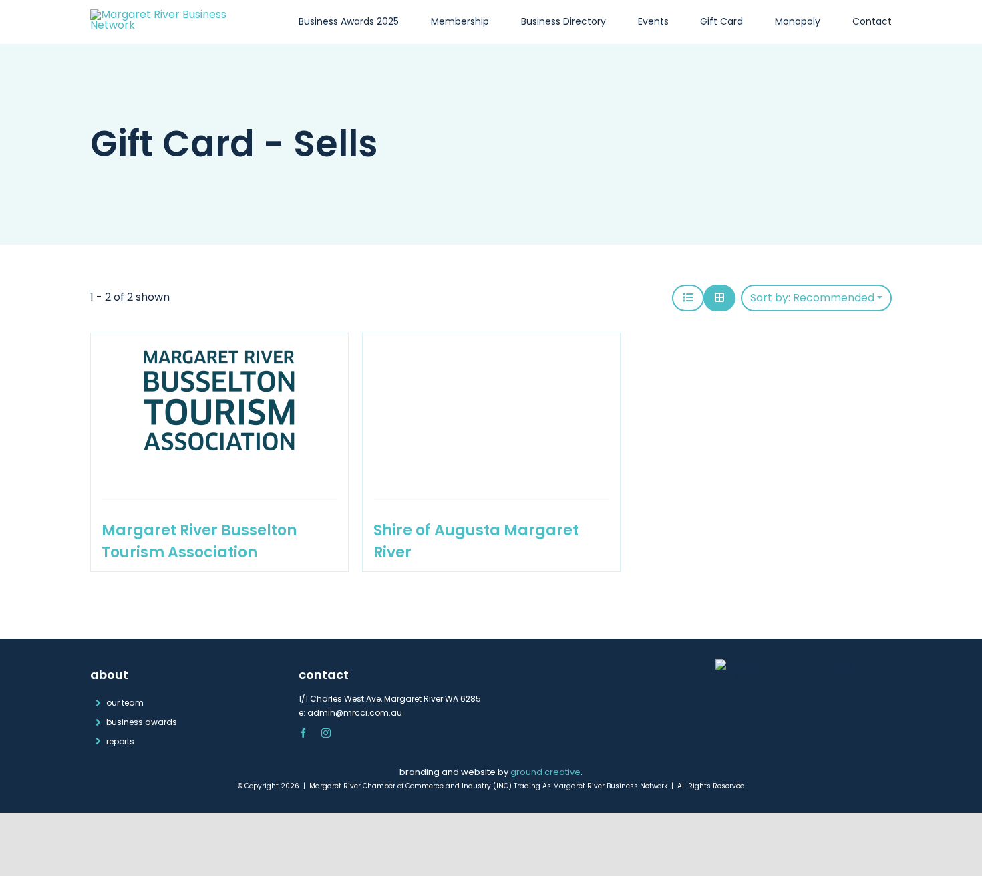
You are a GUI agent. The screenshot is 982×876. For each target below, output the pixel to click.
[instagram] (326, 733)
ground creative (545, 772)
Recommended (812, 297)
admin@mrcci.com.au (354, 712)
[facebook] (303, 733)
